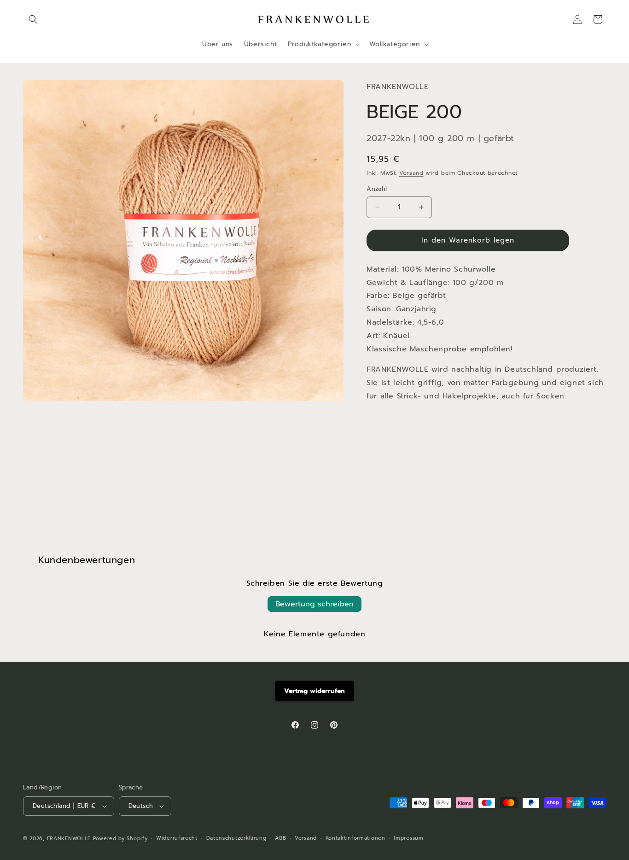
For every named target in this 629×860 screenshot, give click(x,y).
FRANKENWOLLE (69, 838)
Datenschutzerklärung (236, 838)
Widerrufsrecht (177, 838)
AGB (280, 838)
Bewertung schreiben (314, 604)
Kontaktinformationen (355, 838)
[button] (33, 19)
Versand (411, 173)
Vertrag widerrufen (314, 691)
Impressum (408, 838)
